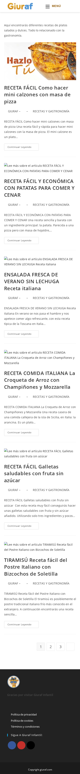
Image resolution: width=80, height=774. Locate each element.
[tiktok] (31, 745)
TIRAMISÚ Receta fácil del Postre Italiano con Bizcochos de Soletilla (35, 567)
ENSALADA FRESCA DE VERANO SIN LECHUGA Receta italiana (31, 281)
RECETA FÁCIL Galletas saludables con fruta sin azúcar (34, 473)
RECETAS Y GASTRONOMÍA (51, 111)
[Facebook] (12, 745)
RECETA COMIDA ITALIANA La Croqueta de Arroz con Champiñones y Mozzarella (39, 380)
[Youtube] (21, 745)
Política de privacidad (24, 714)
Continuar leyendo (23, 148)
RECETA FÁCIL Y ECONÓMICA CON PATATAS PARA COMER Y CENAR (39, 188)
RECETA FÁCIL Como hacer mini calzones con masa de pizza (37, 94)
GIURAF (13, 111)
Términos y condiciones (25, 726)
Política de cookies (22, 720)
